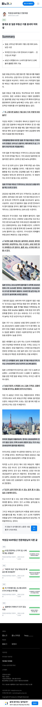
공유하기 (34, 528)
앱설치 (35, 703)
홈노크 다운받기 (28, 3)
